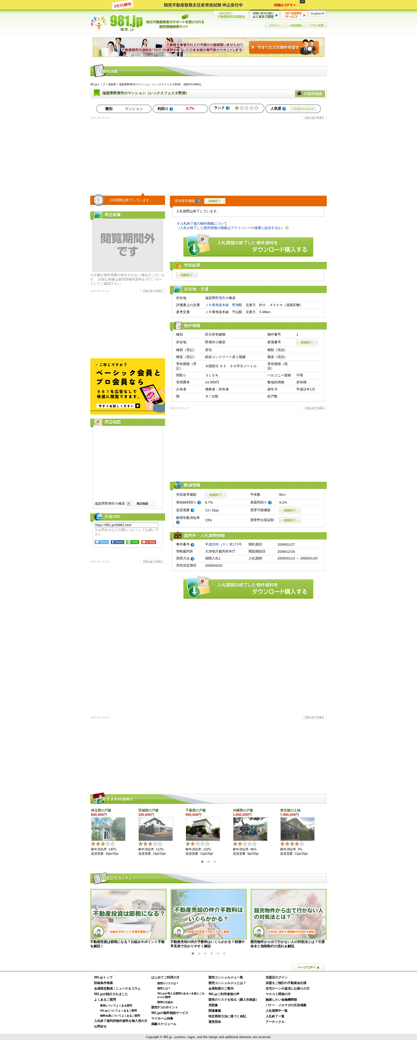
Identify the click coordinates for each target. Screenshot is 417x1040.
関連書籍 (214, 1010)
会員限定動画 (103, 988)
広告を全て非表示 (314, 117)
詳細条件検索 (103, 983)
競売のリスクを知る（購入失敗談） (233, 999)
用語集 (213, 1005)
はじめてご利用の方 (165, 977)
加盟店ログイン (277, 977)
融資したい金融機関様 (281, 999)
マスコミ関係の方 (278, 994)
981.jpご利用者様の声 (223, 994)
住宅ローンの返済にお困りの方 (288, 988)
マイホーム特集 (162, 1018)
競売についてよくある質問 (116, 1005)
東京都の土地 (290, 810)
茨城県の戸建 (148, 810)
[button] (202, 861)
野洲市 (220, 298)
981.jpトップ (147, 22)
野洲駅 (237, 305)
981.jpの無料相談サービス (169, 1013)
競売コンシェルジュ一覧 (225, 977)
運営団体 (214, 1022)
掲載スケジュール (163, 1024)
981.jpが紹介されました (111, 994)
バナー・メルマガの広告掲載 (286, 1005)
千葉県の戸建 (196, 810)
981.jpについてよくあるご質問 (118, 1010)
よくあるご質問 (105, 999)
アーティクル (275, 1022)
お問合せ (100, 1026)
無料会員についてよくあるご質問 (120, 1015)
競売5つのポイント (164, 1007)
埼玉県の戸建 (101, 810)
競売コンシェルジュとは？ (227, 983)
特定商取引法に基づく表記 (227, 1016)
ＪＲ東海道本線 (217, 305)
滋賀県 (112, 84)
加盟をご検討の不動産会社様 (286, 983)
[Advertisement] (208, 153)
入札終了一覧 (275, 1016)
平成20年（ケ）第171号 (223, 544)
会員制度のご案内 (221, 988)
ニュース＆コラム (128, 988)
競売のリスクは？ (168, 983)
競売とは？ (164, 988)
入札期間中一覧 (277, 1010)
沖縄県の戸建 (243, 810)
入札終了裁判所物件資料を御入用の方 (120, 1021)
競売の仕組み (165, 1002)
